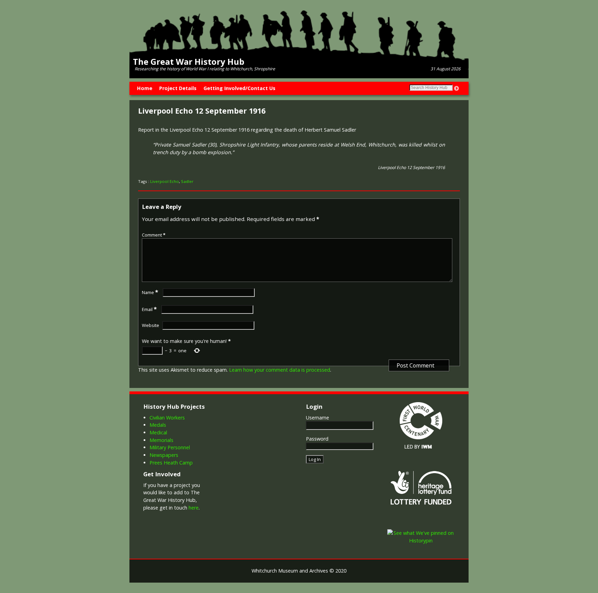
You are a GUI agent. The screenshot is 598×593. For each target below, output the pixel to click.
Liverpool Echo (164, 181)
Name (150, 292)
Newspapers (164, 455)
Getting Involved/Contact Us (239, 88)
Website (150, 325)
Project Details (178, 88)
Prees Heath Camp (171, 462)
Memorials (161, 440)
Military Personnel (170, 447)
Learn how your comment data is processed (279, 369)
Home (144, 88)
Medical (158, 432)
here (194, 507)
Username (317, 417)
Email (149, 309)
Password (317, 438)
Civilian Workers (167, 417)
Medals (158, 425)
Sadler (187, 181)
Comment (153, 235)
